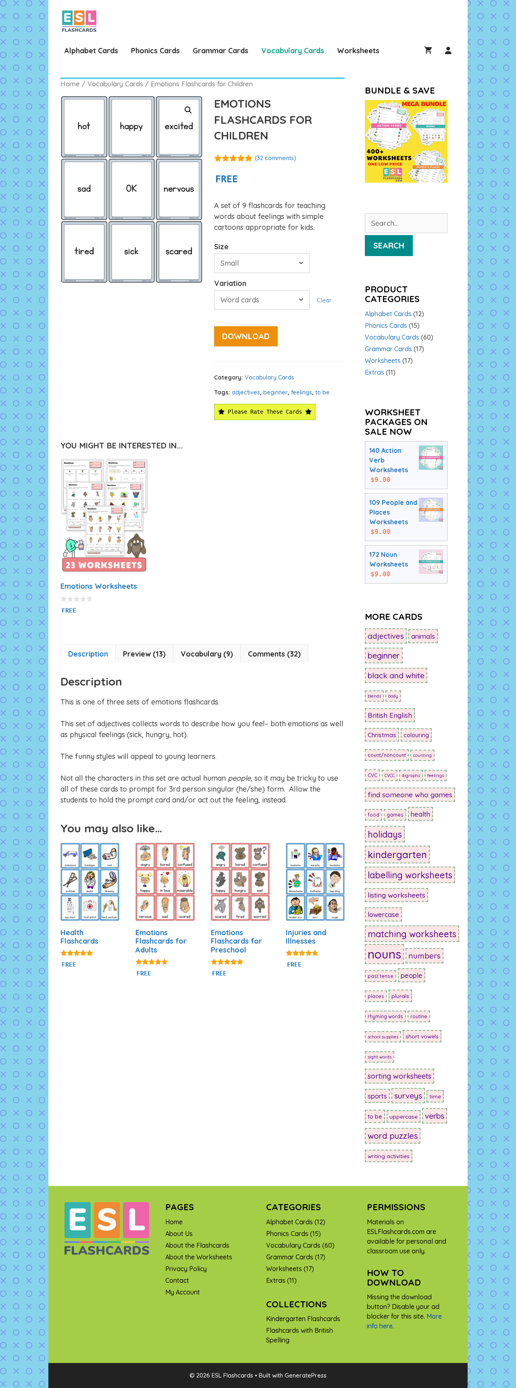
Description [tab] (88, 654)
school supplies (383, 1037)
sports (377, 1096)
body (393, 696)
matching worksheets (412, 933)
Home (70, 83)
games (395, 815)
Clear (324, 300)
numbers (424, 956)
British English (390, 715)
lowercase (383, 914)
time (435, 1096)
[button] (188, 110)
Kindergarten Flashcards (303, 1319)
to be (322, 392)
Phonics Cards (155, 50)
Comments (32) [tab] (274, 654)
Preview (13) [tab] (144, 654)
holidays (385, 834)
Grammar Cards (220, 50)
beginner (275, 392)
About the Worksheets (198, 1257)
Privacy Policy (186, 1269)
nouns (384, 954)
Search (388, 245)
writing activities (389, 1155)
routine (418, 1016)
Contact (177, 1280)
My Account (182, 1292)
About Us (179, 1234)
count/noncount (387, 755)
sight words (379, 1057)
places (376, 996)
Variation (230, 283)
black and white (396, 675)
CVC (372, 775)
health (420, 814)
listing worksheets (396, 895)
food (373, 815)
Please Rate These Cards (265, 411)
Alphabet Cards (91, 50)
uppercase (403, 1116)
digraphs (411, 775)
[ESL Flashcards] (81, 21)
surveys (408, 1095)
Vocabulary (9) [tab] (207, 654)
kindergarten (397, 854)
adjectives (246, 392)
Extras (374, 372)
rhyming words (385, 1016)
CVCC (390, 775)
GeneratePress (306, 1375)
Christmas (382, 735)
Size (221, 246)
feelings (301, 392)
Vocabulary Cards (292, 50)
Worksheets (358, 50)
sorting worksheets (399, 1076)
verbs (434, 1116)
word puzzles (393, 1136)
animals (423, 636)
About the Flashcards (197, 1245)
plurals (400, 995)
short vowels (422, 1036)
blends (374, 696)
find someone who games (410, 794)
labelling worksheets (410, 874)
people (411, 975)
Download (246, 336)
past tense (380, 976)
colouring (416, 735)
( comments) (275, 158)
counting (422, 755)
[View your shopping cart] (428, 50)
